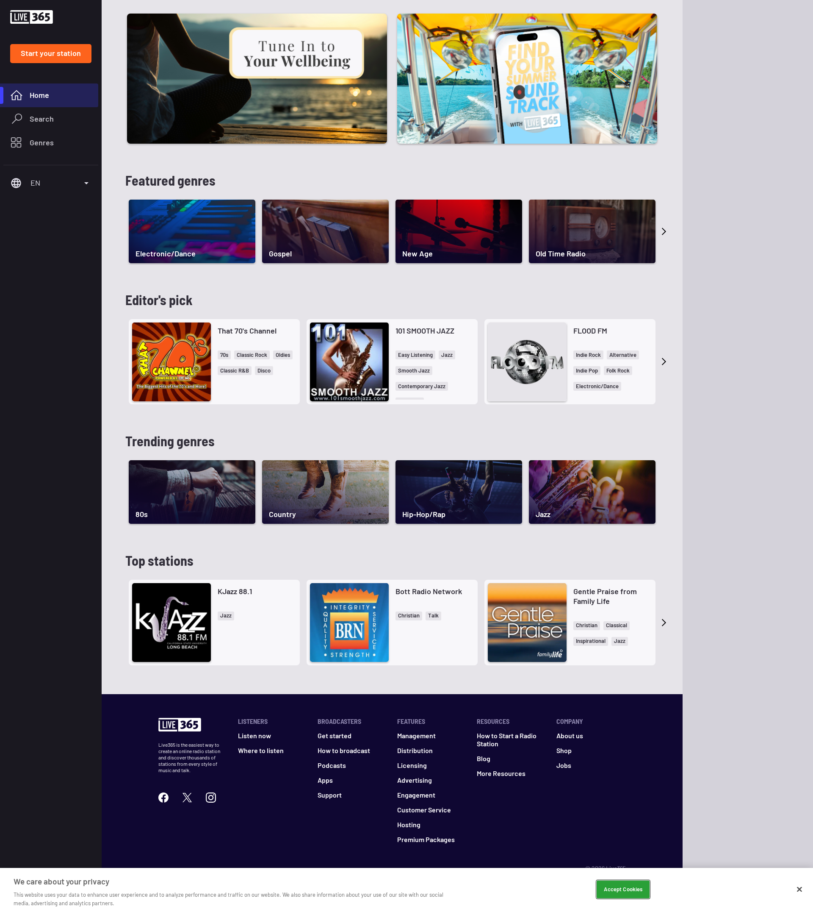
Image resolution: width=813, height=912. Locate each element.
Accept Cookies (623, 889)
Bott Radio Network (428, 591)
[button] (224, 354)
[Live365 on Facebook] (163, 796)
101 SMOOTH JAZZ (424, 330)
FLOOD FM (590, 330)
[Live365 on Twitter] (187, 796)
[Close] (799, 889)
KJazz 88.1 (235, 591)
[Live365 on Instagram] (211, 796)
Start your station (51, 53)
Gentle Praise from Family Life (605, 596)
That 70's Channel (247, 330)
